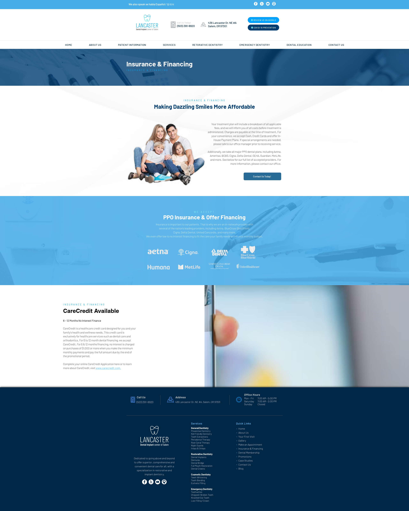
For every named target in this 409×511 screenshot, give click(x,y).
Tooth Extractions (199, 436)
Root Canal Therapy (200, 442)
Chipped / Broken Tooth (202, 494)
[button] (95, 45)
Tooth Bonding (198, 480)
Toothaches (196, 492)
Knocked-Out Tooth (200, 497)
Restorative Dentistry (201, 454)
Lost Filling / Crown (200, 500)
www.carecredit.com (108, 368)
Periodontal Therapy (200, 439)
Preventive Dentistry (200, 431)
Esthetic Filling (198, 483)
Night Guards (197, 445)
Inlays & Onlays (198, 448)
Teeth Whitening (199, 477)
